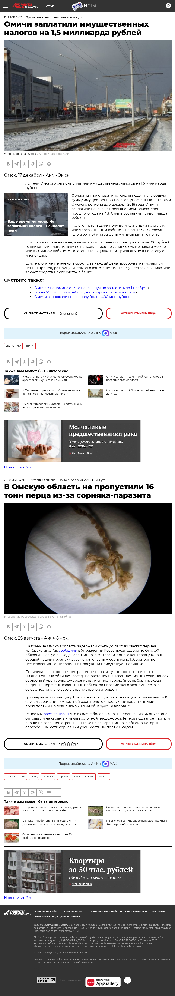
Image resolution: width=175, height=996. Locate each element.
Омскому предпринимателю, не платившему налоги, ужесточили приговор (52, 405)
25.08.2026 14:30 (14, 480)
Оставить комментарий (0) (138, 313)
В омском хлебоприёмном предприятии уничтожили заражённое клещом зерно (49, 822)
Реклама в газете (74, 911)
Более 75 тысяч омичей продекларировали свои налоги (84, 292)
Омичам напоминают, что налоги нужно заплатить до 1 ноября (90, 288)
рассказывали (56, 714)
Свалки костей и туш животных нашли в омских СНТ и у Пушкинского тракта (133, 809)
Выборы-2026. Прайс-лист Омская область (119, 911)
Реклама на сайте (46, 911)
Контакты (158, 911)
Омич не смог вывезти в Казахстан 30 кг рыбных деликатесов (48, 836)
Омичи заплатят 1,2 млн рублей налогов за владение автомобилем (134, 378)
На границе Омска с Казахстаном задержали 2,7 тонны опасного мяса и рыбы (52, 809)
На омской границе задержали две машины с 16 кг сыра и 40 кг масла (136, 822)
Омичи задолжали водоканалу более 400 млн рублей (82, 297)
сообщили (68, 650)
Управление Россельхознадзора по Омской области (39, 616)
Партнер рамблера (70, 980)
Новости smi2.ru (18, 467)
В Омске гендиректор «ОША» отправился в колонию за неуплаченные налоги (51, 392)
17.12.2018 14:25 (13, 17)
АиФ (66, 153)
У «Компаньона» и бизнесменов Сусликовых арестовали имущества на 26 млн (52, 378)
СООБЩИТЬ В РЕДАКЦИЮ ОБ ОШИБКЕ (57, 916)
